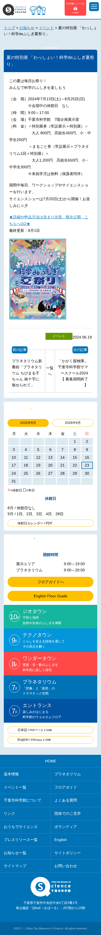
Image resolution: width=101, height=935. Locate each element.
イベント (59, 336)
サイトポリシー (67, 853)
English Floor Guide (50, 596)
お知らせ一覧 (15, 853)
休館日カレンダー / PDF (35, 523)
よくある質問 (65, 800)
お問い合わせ (65, 866)
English (60, 839)
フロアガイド (65, 787)
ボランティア (65, 827)
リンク (9, 813)
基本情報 (11, 774)
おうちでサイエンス (21, 827)
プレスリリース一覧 (21, 839)
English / (34, 740)
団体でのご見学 (67, 813)
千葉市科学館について (22, 800)
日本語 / (35, 730)
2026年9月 (73, 423)
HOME (50, 761)
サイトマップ (15, 866)
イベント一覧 (15, 787)
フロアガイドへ (50, 582)
